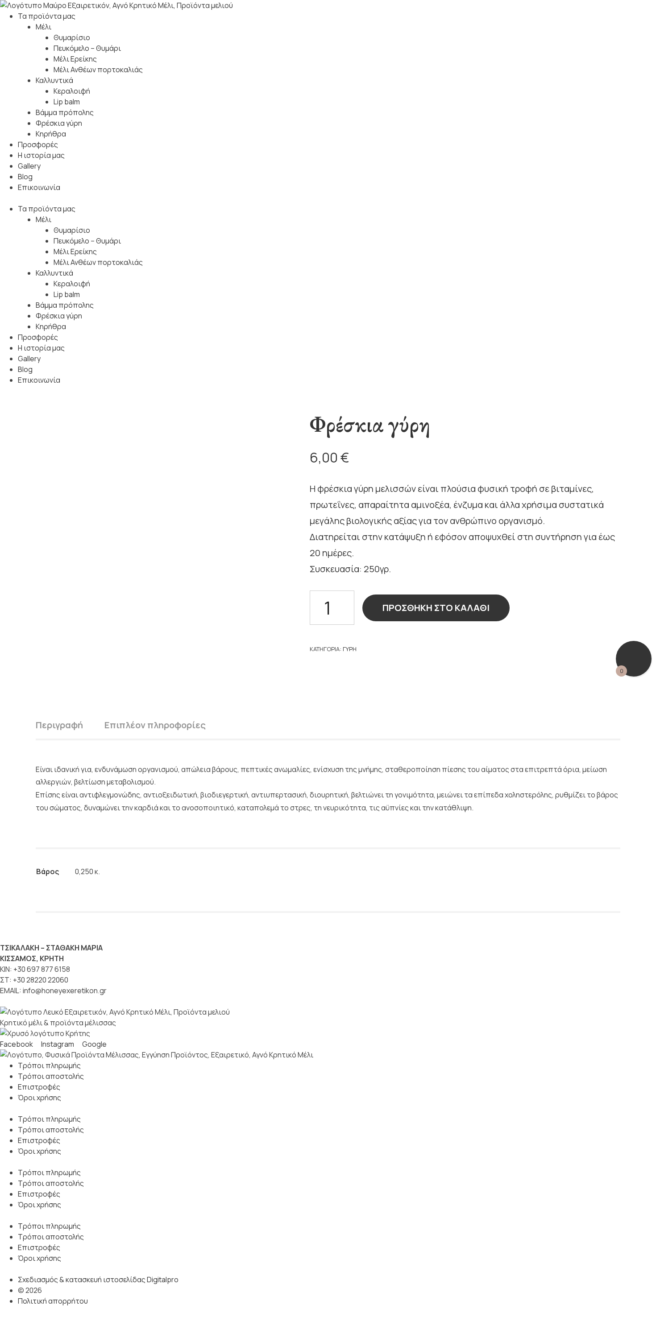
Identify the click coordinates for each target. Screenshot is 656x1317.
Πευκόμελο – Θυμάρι (87, 48)
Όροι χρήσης (39, 1097)
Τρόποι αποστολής (51, 1076)
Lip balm (67, 102)
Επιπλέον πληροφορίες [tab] (155, 725)
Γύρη (350, 649)
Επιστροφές (39, 1087)
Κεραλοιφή (72, 91)
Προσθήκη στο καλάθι (436, 608)
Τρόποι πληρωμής (49, 1065)
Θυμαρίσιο (72, 37)
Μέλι (43, 27)
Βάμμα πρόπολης (65, 112)
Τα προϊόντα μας (46, 16)
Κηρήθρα (51, 134)
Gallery (29, 166)
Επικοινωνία (39, 187)
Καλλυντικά (54, 80)
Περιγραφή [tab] (59, 725)
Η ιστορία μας (41, 155)
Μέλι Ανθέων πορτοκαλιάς (98, 69)
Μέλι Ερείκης (75, 59)
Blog (25, 177)
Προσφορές (38, 144)
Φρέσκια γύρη (59, 123)
